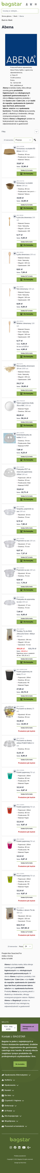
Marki (15, 16)
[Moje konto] (26, 4)
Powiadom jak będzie (26, 731)
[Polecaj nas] (29, 1147)
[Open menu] (35, 4)
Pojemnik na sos (23, 541)
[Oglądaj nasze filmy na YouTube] (23, 1147)
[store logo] (12, 4)
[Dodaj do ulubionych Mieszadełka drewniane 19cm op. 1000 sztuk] (15, 365)
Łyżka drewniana (23, 254)
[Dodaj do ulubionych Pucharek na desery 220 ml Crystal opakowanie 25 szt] (15, 708)
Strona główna (6, 16)
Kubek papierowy (23, 772)
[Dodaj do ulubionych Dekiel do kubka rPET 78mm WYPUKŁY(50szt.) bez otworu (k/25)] (15, 434)
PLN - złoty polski (8, 1028)
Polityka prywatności (20, 1156)
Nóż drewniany (22, 289)
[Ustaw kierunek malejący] (35, 140)
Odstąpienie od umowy (28, 1027)
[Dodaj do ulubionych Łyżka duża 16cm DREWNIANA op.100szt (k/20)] (15, 253)
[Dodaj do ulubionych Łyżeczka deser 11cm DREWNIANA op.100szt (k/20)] (15, 216)
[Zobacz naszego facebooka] (15, 1147)
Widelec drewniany (24, 323)
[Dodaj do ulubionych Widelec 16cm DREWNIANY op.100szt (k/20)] (15, 322)
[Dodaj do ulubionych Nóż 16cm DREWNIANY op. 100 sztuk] (15, 288)
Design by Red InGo (20, 1162)
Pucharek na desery (24, 709)
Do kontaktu (20, 1064)
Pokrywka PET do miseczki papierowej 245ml (24, 471)
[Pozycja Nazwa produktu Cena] (23, 140)
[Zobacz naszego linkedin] (19, 1147)
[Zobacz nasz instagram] (10, 1147)
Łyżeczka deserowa (24, 217)
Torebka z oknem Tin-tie (26, 910)
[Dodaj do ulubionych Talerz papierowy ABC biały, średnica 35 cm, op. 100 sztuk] (15, 402)
